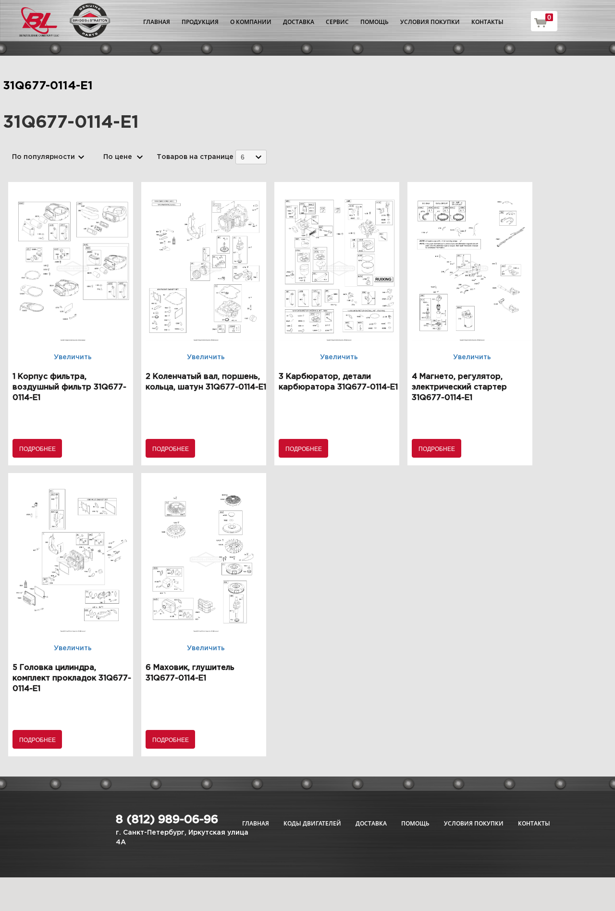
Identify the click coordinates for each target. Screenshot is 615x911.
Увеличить (73, 357)
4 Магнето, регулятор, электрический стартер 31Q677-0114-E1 (459, 387)
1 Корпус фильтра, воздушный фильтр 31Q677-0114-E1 (69, 387)
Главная (156, 22)
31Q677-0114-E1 (48, 86)
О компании (250, 22)
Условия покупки (430, 22)
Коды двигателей (312, 823)
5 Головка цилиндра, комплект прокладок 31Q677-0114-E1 (71, 678)
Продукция (200, 22)
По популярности (43, 157)
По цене (117, 157)
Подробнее (37, 448)
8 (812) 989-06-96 (167, 819)
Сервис (337, 22)
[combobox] (251, 157)
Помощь (374, 22)
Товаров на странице (195, 157)
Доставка (298, 22)
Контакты (487, 22)
